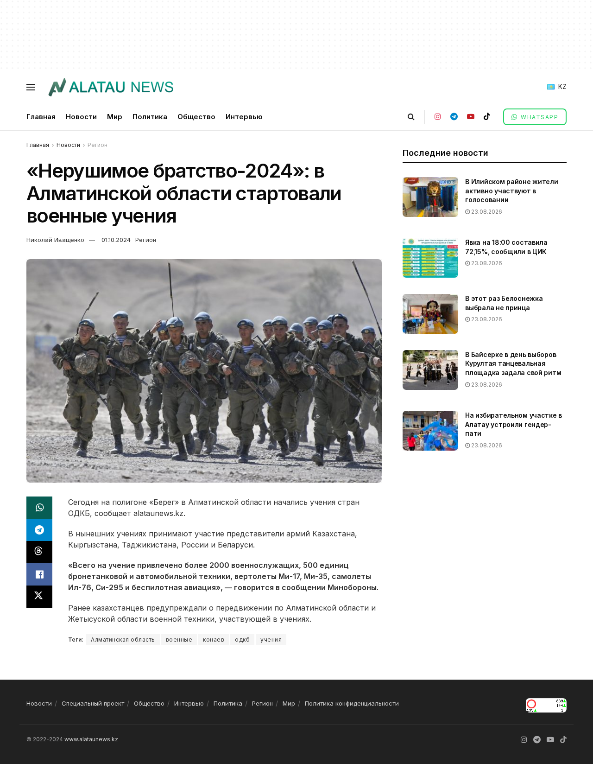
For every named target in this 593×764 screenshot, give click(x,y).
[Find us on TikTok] (487, 116)
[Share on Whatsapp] (39, 508)
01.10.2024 (116, 239)
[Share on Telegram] (39, 530)
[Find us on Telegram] (454, 116)
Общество (196, 116)
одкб (242, 639)
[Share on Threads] (39, 552)
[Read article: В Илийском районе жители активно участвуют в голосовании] (430, 197)
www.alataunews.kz (91, 739)
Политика (149, 116)
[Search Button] (411, 116)
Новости (81, 116)
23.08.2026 (486, 211)
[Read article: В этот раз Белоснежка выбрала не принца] (430, 314)
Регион (97, 144)
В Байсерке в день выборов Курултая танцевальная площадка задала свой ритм (513, 363)
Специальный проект (93, 703)
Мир (114, 116)
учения (271, 639)
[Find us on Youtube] (470, 116)
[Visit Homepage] (110, 87)
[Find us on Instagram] (438, 116)
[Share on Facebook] (39, 574)
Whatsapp (539, 117)
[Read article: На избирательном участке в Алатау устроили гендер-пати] (430, 431)
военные (179, 639)
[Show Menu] (30, 87)
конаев (213, 639)
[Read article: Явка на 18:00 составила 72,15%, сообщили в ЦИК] (430, 258)
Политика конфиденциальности (352, 703)
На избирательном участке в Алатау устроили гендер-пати (513, 424)
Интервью (244, 116)
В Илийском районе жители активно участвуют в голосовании (511, 191)
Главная (41, 116)
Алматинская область (123, 639)
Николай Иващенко (55, 239)
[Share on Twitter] (39, 597)
